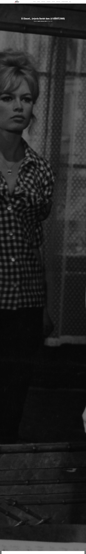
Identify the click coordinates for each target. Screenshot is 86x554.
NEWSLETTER (58, 1)
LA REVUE (38, 1)
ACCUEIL (34, 1)
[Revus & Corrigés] (17, 2)
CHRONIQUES (48, 1)
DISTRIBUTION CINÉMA (65, 1)
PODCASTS (53, 1)
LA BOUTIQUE (43, 1)
